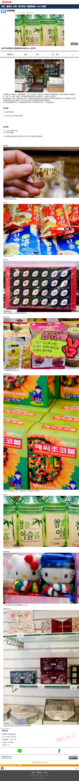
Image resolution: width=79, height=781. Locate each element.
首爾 (9, 765)
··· (72, 54)
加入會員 (32, 775)
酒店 (3, 6)
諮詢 (41, 775)
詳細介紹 (10, 54)
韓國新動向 (31, 6)
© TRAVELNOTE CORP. (39, 778)
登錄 (33, 772)
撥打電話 (13, 737)
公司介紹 (46, 775)
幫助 (37, 775)
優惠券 (9, 6)
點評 (25, 54)
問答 (37, 54)
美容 (15, 6)
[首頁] (1, 765)
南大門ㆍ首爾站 (17, 765)
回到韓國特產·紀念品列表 (40, 762)
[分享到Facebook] (2, 769)
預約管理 (39, 772)
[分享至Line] (20, 751)
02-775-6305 (6, 737)
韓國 (5, 765)
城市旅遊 (22, 6)
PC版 (45, 772)
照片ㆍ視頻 (55, 54)
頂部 (76, 768)
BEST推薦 (41, 6)
